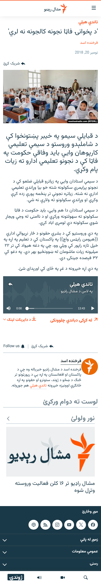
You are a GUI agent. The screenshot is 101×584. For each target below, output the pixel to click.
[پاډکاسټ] (33, 525)
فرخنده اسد (89, 43)
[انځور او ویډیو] (62, 577)
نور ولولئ (83, 419)
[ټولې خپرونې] (39, 577)
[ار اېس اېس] (45, 525)
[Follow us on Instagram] (57, 525)
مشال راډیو (69, 291)
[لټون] (85, 577)
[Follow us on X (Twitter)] (81, 525)
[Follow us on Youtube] (69, 525)
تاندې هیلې (88, 22)
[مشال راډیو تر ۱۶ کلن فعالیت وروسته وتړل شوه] (50, 452)
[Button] (14, 64)
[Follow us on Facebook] (93, 525)
